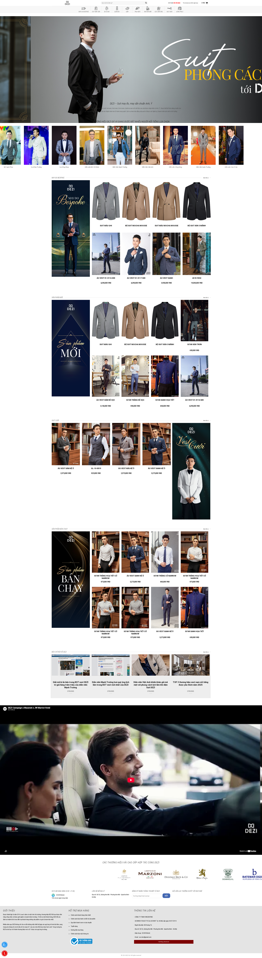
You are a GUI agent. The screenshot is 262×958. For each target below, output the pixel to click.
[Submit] (146, 3)
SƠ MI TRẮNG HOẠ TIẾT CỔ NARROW (105, 577)
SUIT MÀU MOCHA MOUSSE (166, 226)
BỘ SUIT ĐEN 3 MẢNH (197, 226)
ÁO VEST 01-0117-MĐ (136, 278)
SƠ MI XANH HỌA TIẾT (164, 400)
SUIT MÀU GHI (106, 226)
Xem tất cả (206, 178)
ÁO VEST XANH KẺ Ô (156, 468)
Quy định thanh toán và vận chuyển (81, 922)
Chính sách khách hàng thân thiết (81, 915)
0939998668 (60, 895)
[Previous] (8, 56)
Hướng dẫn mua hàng (77, 930)
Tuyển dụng (74, 926)
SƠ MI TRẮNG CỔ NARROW (165, 576)
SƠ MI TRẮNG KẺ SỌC (135, 400)
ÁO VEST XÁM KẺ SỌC (105, 400)
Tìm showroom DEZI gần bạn (190, 3)
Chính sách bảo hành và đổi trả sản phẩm (83, 919)
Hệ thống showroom (163, 942)
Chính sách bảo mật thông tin (80, 934)
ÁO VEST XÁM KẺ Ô (66, 468)
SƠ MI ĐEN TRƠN (194, 344)
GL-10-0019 (96, 468)
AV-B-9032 (196, 278)
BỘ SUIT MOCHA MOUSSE (136, 226)
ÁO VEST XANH (166, 278)
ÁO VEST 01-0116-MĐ (106, 278)
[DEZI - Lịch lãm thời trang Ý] (73, 3)
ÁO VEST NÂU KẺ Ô (126, 468)
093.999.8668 (176, 3)
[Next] (254, 56)
